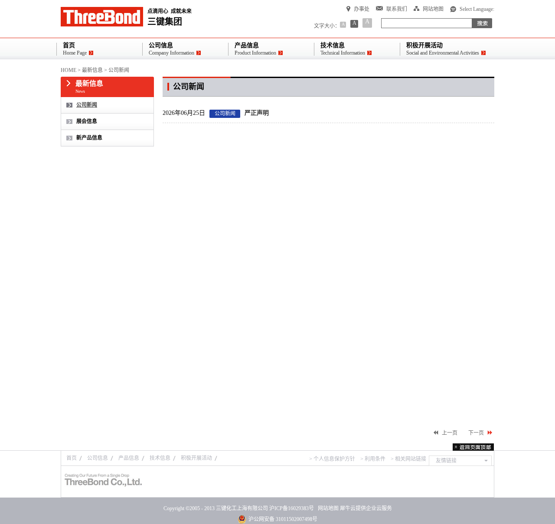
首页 (71, 458)
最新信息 (92, 70)
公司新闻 (118, 70)
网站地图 (327, 508)
